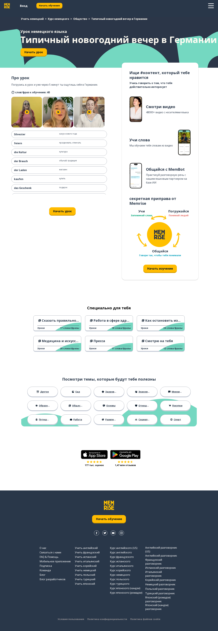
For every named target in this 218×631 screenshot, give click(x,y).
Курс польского (119, 579)
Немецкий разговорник (160, 584)
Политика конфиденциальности (107, 619)
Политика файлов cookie (145, 619)
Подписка (46, 566)
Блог (42, 575)
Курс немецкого (58, 19)
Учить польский (85, 575)
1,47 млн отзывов (125, 465)
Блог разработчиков (52, 579)
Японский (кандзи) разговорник (157, 607)
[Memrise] (7, 6)
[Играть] (27, 112)
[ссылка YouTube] (113, 532)
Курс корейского (120, 570)
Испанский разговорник (160, 568)
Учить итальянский (87, 561)
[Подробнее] (211, 6)
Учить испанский (85, 557)
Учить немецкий (32, 19)
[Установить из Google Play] (125, 454)
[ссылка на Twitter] (104, 532)
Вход (23, 6)
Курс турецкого (119, 583)
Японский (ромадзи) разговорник (158, 599)
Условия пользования (71, 619)
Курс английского (121, 552)
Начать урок (33, 52)
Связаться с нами (50, 552)
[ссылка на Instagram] (121, 532)
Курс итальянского (121, 566)
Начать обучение (49, 5)
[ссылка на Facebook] (96, 532)
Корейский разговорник (160, 580)
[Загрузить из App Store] (94, 454)
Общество (80, 19)
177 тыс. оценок (94, 465)
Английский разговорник (161, 555)
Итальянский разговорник (153, 573)
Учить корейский (86, 566)
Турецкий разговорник (160, 593)
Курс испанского (120, 561)
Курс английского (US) (123, 548)
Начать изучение (160, 268)
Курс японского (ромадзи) (126, 592)
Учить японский (85, 583)
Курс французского (122, 557)
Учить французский (87, 552)
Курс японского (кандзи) (125, 588)
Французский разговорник (153, 561)
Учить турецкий (85, 579)
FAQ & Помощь (49, 557)
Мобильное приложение (55, 561)
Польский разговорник (160, 589)
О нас (43, 548)
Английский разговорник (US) (161, 549)
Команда (45, 570)
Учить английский (86, 548)
